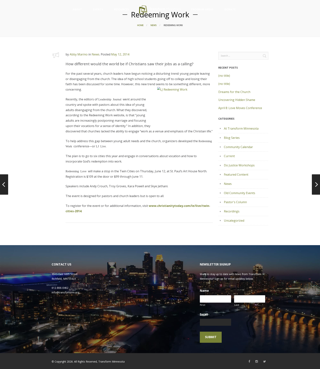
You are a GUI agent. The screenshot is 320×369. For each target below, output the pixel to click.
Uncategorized (234, 221)
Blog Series (232, 138)
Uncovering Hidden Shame (236, 100)
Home (140, 25)
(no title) (224, 76)
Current (229, 156)
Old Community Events (239, 193)
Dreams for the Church (234, 92)
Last (236, 305)
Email (204, 314)
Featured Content (236, 174)
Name (204, 291)
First (202, 305)
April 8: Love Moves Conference (240, 108)
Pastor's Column (235, 202)
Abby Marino (79, 54)
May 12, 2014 (120, 54)
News (154, 25)
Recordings (231, 211)
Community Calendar (238, 147)
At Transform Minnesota (241, 128)
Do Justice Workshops (239, 165)
